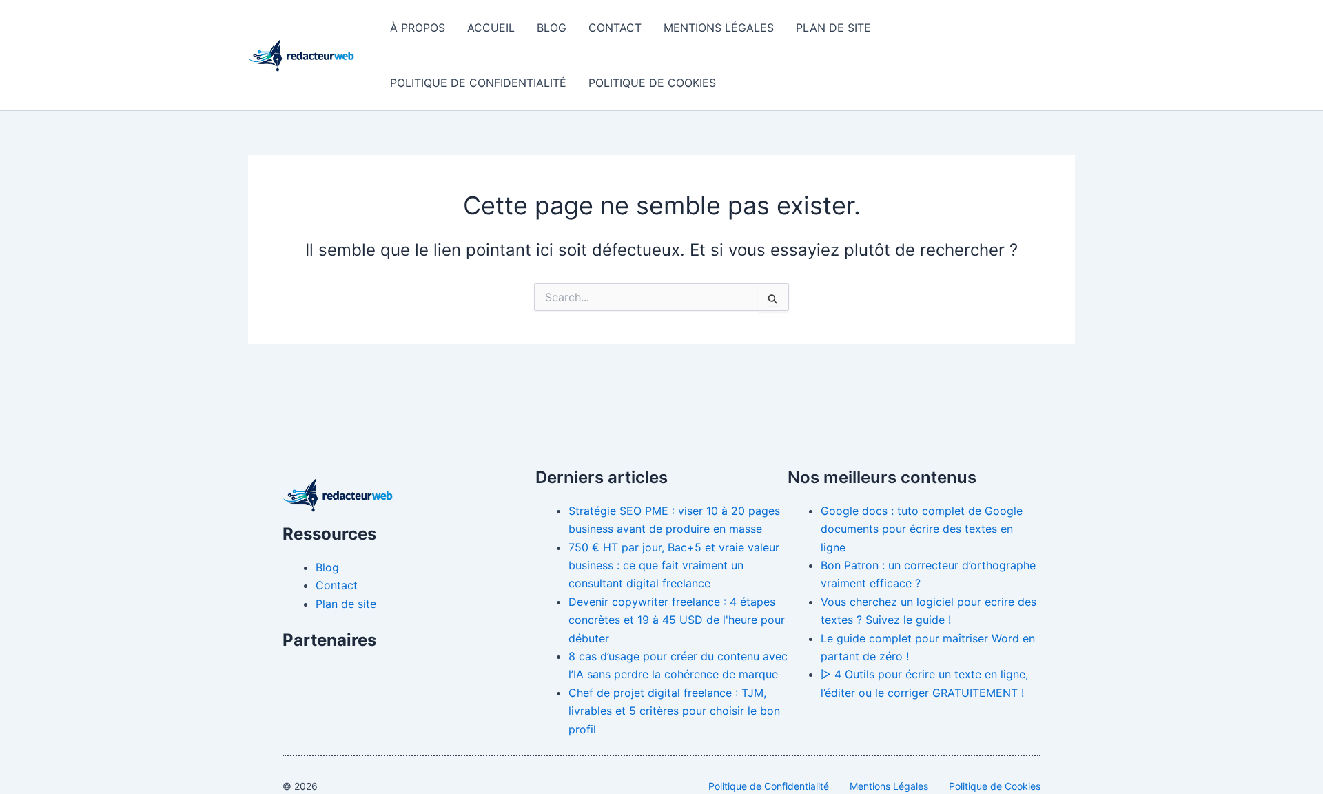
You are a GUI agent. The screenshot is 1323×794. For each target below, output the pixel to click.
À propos (417, 27)
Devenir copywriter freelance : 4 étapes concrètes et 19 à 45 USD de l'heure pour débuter (676, 620)
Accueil (491, 27)
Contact (615, 27)
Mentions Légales (719, 27)
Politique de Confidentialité (478, 83)
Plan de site (833, 27)
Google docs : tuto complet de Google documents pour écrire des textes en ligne (922, 529)
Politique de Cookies (652, 83)
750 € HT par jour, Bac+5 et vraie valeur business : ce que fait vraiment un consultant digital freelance (673, 565)
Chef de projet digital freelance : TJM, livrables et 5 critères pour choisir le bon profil (674, 711)
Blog (551, 27)
